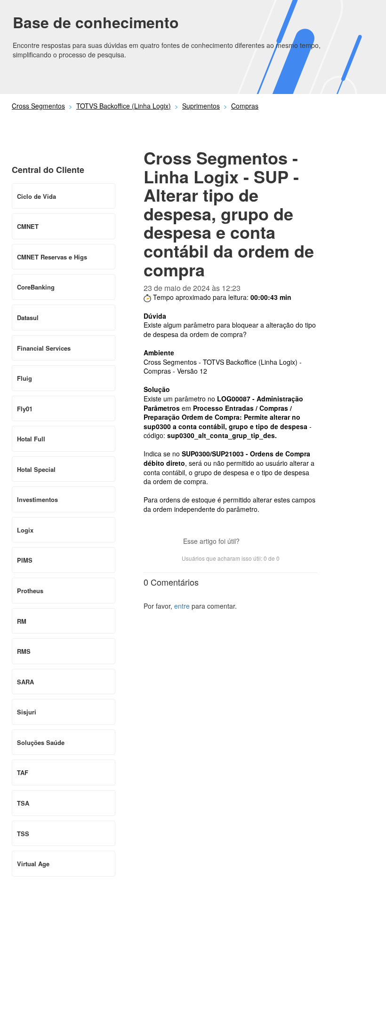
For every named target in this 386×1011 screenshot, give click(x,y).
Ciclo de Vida (36, 196)
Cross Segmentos (38, 105)
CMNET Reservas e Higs (52, 256)
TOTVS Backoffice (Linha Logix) (123, 105)
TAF (22, 772)
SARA (25, 681)
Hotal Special (36, 469)
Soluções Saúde (40, 742)
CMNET (28, 226)
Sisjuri (26, 711)
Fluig (24, 378)
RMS (24, 651)
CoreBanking (36, 286)
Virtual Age (33, 863)
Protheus (30, 590)
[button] (251, 542)
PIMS (24, 560)
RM (21, 621)
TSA (23, 803)
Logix (25, 529)
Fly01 (24, 408)
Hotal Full (31, 438)
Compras (244, 105)
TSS (23, 833)
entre (182, 606)
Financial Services (44, 348)
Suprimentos (201, 105)
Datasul (28, 317)
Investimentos (37, 499)
